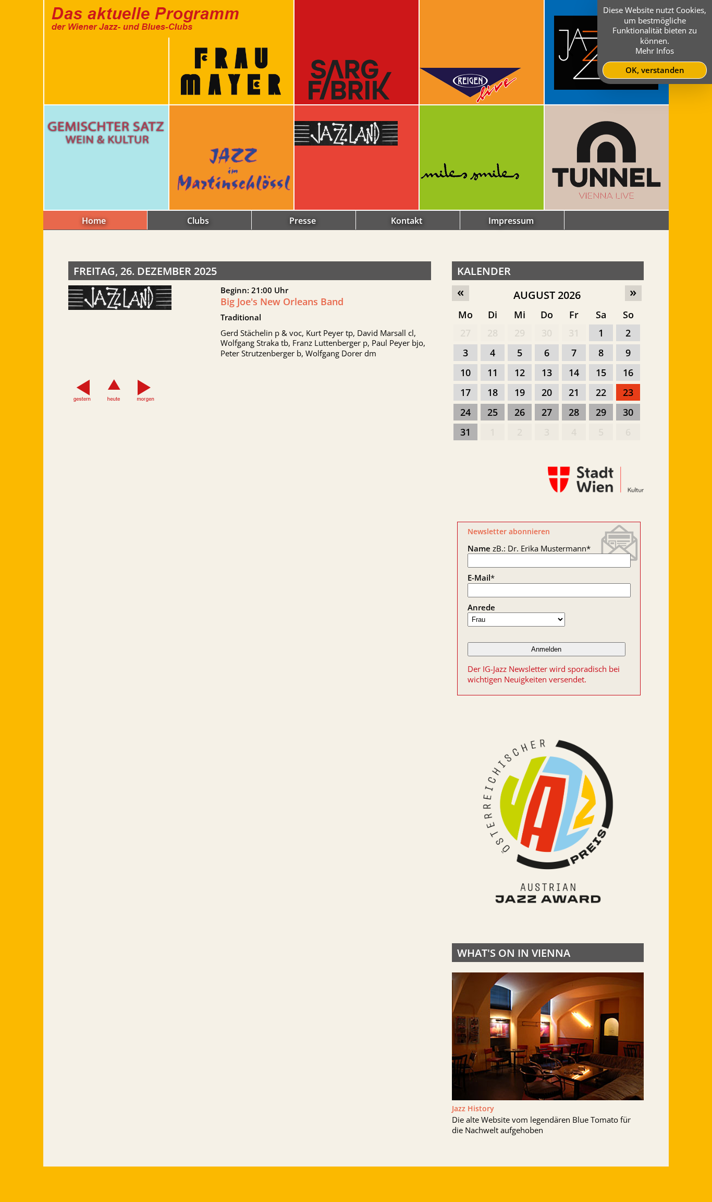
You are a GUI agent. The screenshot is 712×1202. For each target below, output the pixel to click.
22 (601, 392)
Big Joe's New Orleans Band (281, 301)
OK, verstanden (654, 70)
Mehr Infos (654, 50)
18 (492, 392)
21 (574, 392)
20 (547, 392)
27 (465, 333)
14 (574, 372)
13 (547, 372)
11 (492, 372)
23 (628, 392)
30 (547, 333)
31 (574, 333)
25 (492, 412)
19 (519, 392)
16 (628, 372)
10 (465, 372)
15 (601, 372)
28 (492, 333)
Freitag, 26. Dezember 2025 (145, 271)
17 (465, 392)
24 (465, 412)
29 (519, 333)
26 (519, 412)
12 (519, 372)
